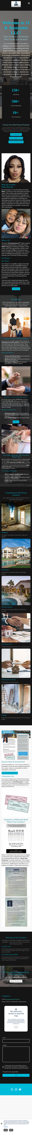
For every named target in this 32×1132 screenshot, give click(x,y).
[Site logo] (16, 4)
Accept (16, 1027)
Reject (11, 1130)
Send (16, 1075)
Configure (6, 1126)
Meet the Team (16, 288)
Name (4, 1038)
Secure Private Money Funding (16, 142)
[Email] (20, 1089)
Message (4, 1045)
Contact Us (16, 421)
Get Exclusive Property (16, 134)
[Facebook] (12, 1089)
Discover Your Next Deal (16, 981)
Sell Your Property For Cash (16, 138)
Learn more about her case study (9, 773)
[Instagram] (16, 1089)
